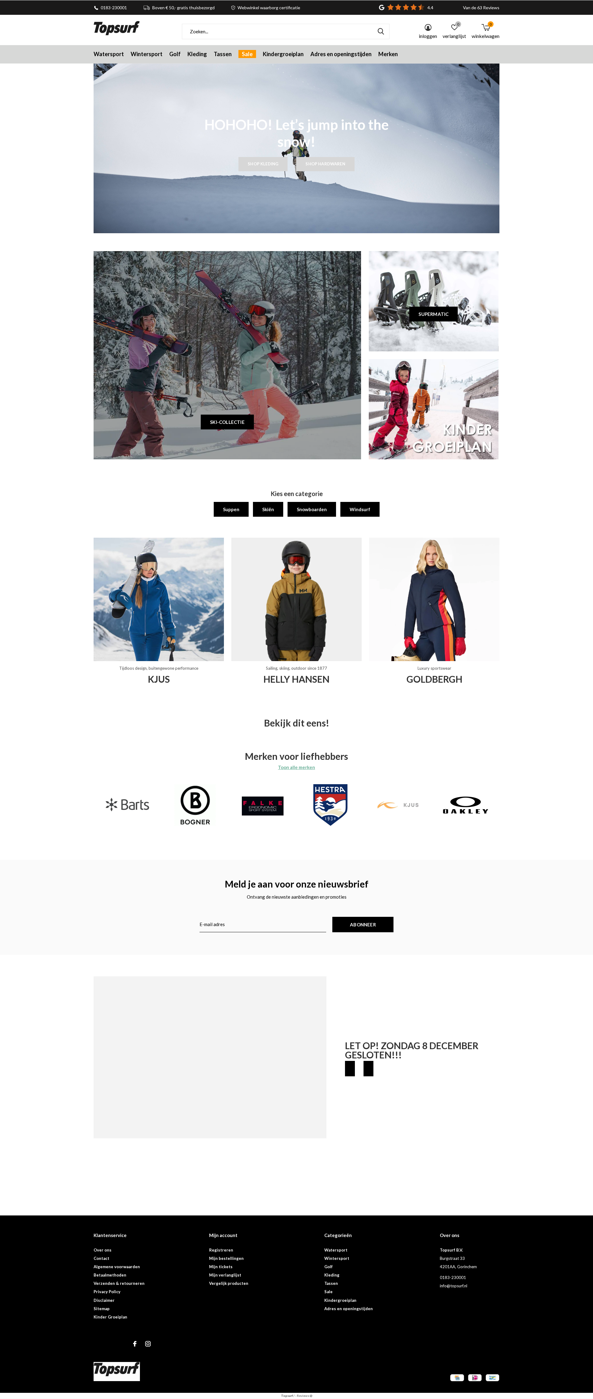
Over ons (102, 1250)
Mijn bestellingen (226, 1258)
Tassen (223, 54)
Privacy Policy (107, 1291)
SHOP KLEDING (263, 163)
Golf (175, 54)
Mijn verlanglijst (225, 1275)
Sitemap (102, 1308)
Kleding (197, 54)
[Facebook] (135, 1344)
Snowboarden (312, 509)
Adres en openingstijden (341, 54)
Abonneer (363, 924)
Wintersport (146, 54)
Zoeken (380, 31)
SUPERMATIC (433, 314)
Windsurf (360, 509)
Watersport (109, 54)
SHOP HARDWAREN (325, 163)
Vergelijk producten (228, 1283)
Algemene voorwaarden (117, 1266)
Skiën (268, 509)
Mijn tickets (221, 1266)
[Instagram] (148, 1344)
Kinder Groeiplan (110, 1316)
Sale (247, 54)
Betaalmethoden (110, 1275)
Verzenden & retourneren (119, 1283)
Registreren (221, 1250)
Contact (101, 1258)
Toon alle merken (296, 767)
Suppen (231, 509)
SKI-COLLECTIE (227, 422)
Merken (388, 54)
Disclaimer (104, 1300)
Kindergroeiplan (283, 54)
